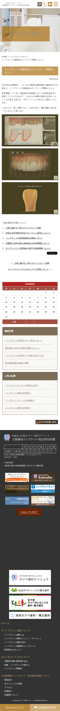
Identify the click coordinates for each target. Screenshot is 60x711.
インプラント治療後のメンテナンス (20, 646)
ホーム (6, 623)
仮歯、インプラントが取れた (17, 665)
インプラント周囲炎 (13, 668)
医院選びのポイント (13, 650)
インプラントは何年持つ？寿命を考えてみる (24, 355)
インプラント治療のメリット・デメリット (22, 638)
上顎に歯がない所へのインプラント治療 (23, 228)
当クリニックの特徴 (13, 684)
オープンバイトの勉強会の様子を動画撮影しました (28, 248)
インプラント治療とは (14, 635)
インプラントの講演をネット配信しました (23, 340)
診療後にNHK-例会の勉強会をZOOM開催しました (28, 243)
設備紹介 (8, 691)
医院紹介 (8, 680)
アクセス (8, 687)
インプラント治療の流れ (15, 642)
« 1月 (14, 322)
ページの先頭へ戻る (46, 422)
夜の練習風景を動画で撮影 (17, 363)
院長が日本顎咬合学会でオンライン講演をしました (28, 233)
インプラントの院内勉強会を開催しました (24, 238)
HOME (4, 57)
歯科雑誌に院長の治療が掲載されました (22, 348)
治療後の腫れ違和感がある (16, 661)
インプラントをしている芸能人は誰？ (21, 385)
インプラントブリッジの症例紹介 (19, 400)
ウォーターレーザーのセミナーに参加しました (28, 269)
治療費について (11, 695)
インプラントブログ (18, 57)
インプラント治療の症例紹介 (18, 393)
